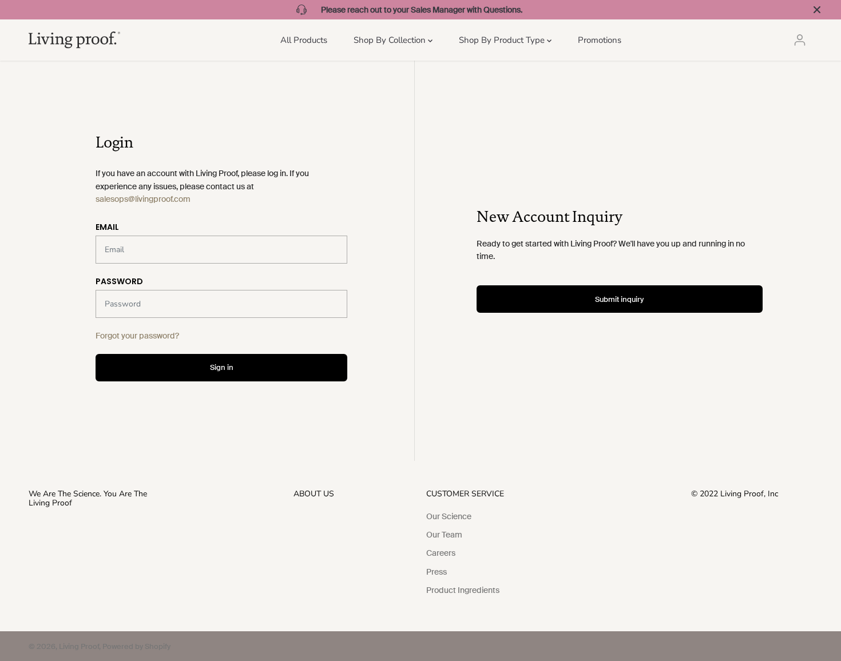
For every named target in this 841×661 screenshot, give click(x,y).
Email (107, 227)
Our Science (448, 516)
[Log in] (799, 40)
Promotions (599, 40)
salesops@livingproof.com (143, 199)
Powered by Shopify (136, 646)
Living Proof (79, 646)
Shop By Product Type (503, 40)
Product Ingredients (462, 590)
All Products (303, 40)
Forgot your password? (137, 335)
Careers (440, 553)
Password (119, 281)
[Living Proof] (74, 40)
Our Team (444, 534)
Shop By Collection (391, 40)
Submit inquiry (619, 299)
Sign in (221, 367)
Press (436, 572)
